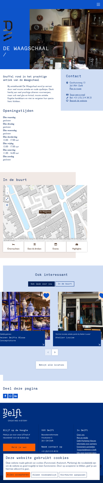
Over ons (80, 435)
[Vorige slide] (48, 352)
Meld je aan (19, 447)
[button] (45, 213)
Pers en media (82, 438)
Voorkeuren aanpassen (72, 475)
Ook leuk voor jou (41, 284)
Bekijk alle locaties (51, 365)
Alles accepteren (18, 475)
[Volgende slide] (55, 352)
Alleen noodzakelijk (44, 475)
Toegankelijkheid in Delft (86, 450)
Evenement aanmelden (86, 447)
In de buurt (65, 284)
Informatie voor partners (87, 444)
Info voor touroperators (86, 453)
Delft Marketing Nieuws (86, 441)
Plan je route (77, 89)
